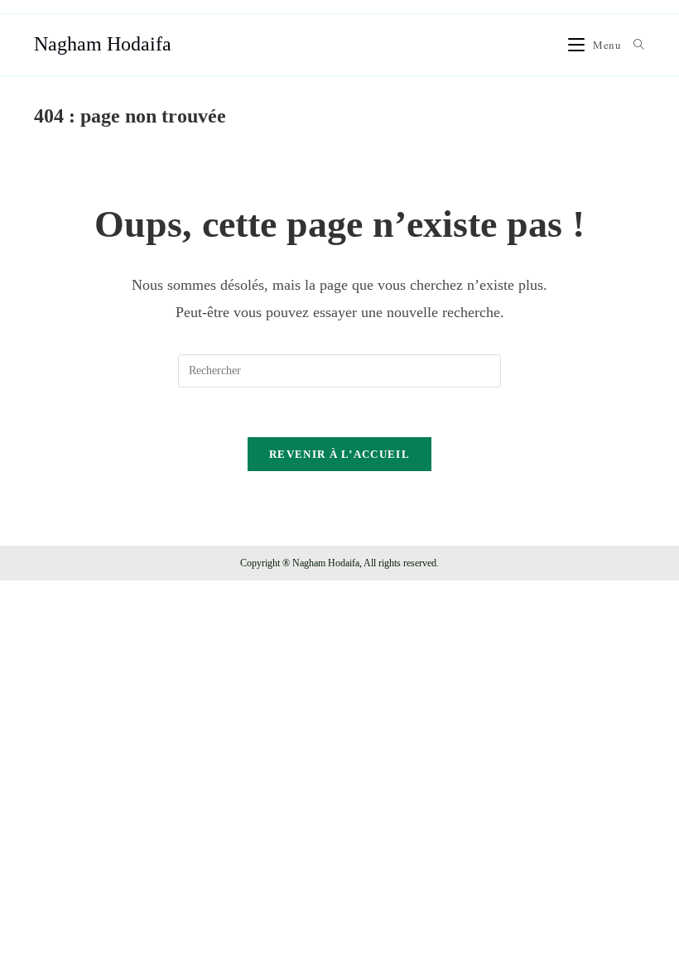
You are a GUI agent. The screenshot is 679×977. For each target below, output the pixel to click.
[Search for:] (633, 44)
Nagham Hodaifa (102, 44)
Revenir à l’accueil (339, 454)
